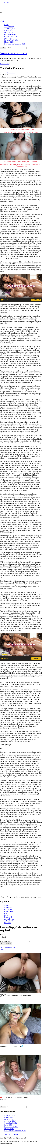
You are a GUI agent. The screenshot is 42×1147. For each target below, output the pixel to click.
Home (6, 3)
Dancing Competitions (7, 947)
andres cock (8, 907)
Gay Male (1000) (10, 34)
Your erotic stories (13, 53)
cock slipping (8, 909)
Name (2, 935)
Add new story (9, 27)
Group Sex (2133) (10, 36)
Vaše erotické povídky (11, 1134)
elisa (5, 913)
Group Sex (11, 73)
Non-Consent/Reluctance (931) (15, 44)
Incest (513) (8, 38)
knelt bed (7, 915)
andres (6, 905)
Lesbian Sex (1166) (11, 40)
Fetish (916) (8, 32)
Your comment (5, 941)
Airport (2, 949)
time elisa (7, 923)
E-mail (4, 937)
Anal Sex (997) (9, 28)
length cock (8, 917)
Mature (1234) (9, 42)
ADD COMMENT (6, 943)
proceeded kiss (9, 919)
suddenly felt (8, 921)
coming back (8, 911)
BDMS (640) (8, 30)
